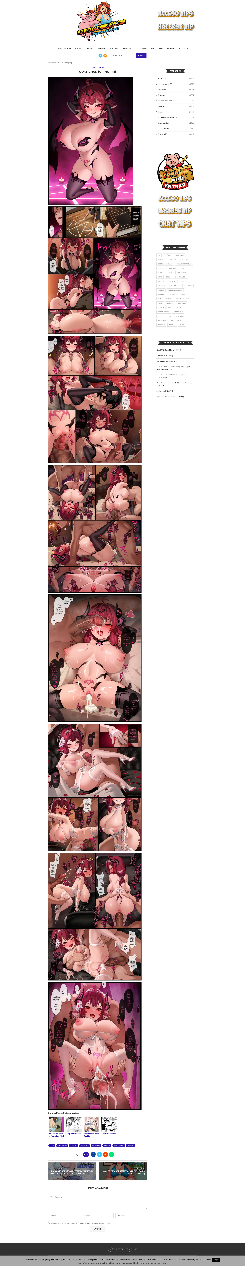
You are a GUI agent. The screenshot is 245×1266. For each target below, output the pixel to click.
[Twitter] (100, 56)
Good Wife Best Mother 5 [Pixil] (168, 350)
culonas (172, 268)
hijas (160, 277)
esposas (161, 273)
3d (159, 255)
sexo (169, 316)
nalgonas (182, 303)
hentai (171, 273)
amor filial (179, 255)
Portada (51, 62)
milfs (160, 303)
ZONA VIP (171, 48)
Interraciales (140, 48)
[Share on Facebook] (93, 1154)
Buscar (141, 56)
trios (182, 325)
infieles (172, 281)
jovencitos (175, 286)
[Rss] (105, 56)
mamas (183, 294)
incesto (107, 1146)
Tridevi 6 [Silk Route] (164, 355)
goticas (73, 1146)
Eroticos (88, 48)
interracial (183, 281)
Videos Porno (157, 48)
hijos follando (181, 277)
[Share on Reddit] (105, 1154)
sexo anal (180, 316)
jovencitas (162, 286)
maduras (161, 294)
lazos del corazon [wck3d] (166, 361)
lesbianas (188, 286)
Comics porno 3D (63, 48)
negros (161, 307)
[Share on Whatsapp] (111, 1154)
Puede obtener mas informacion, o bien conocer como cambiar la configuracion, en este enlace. (122, 1263)
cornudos (172, 259)
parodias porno (174, 307)
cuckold (161, 268)
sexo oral (162, 320)
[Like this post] (87, 1154)
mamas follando (164, 299)
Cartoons (101, 48)
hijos (168, 277)
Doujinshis (114, 48)
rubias (160, 316)
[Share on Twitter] (99, 1154)
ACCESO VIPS (184, 48)
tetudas (172, 325)
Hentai (78, 48)
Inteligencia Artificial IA (176, 117)
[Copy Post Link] (117, 1154)
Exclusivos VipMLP (176, 100)
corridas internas (184, 264)
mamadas (173, 294)
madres (161, 290)
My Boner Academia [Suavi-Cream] (170, 396)
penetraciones (163, 312)
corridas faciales (165, 264)
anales (161, 259)
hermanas (85, 1146)
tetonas (161, 325)
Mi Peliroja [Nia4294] (164, 391)
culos (183, 268)
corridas (184, 259)
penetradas (178, 312)
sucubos (130, 1146)
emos (52, 1146)
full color (62, 1146)
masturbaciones (182, 299)
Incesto (127, 48)
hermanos (96, 1146)
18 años (167, 255)
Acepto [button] (216, 1259)
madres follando (175, 290)
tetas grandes (176, 320)
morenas (170, 303)
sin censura (119, 1146)
